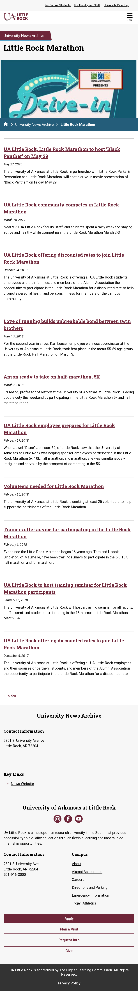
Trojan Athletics (84, 903)
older (10, 695)
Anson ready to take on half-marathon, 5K (52, 377)
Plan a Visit (69, 929)
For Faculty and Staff (87, 5)
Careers (78, 879)
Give (69, 951)
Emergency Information (90, 895)
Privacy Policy (69, 983)
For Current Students (58, 5)
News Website (22, 784)
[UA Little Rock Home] (6, 124)
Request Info (69, 940)
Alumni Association (87, 872)
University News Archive (34, 124)
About (76, 864)
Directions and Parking (89, 887)
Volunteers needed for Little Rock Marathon (54, 486)
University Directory (116, 5)
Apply (69, 918)
